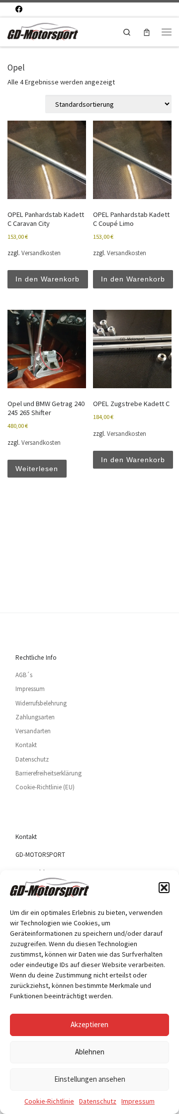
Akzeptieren (89, 1024)
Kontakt (26, 745)
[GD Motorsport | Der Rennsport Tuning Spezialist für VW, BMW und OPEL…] (42, 30)
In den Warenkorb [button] (47, 279)
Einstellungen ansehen (89, 1079)
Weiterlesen (36, 469)
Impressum (138, 1101)
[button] (164, 888)
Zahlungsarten (35, 717)
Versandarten (33, 731)
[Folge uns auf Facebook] (18, 9)
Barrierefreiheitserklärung (48, 773)
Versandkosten (41, 253)
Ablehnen (89, 1051)
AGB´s (23, 675)
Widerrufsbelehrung (41, 703)
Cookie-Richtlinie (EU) (45, 787)
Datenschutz (97, 1101)
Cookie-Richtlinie (49, 1101)
